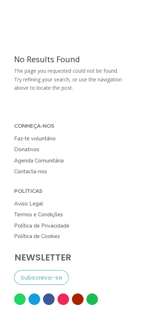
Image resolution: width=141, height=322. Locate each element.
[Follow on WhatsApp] (20, 299)
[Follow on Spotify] (92, 299)
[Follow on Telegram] (34, 299)
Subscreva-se (42, 277)
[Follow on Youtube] (78, 299)
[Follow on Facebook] (49, 299)
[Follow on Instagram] (63, 299)
